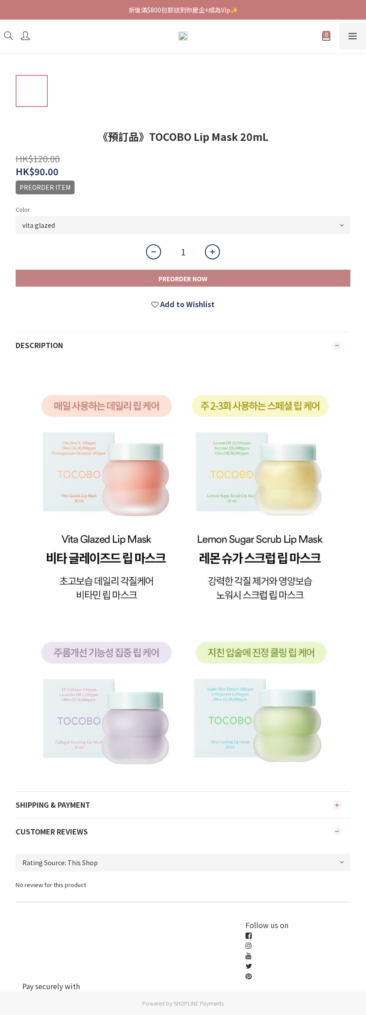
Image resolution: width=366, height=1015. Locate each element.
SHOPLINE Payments (199, 1003)
